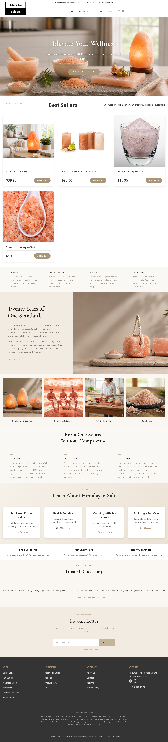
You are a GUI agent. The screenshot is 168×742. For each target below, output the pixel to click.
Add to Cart (42, 180)
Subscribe (107, 642)
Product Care (51, 682)
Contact (110, 11)
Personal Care (9, 687)
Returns (90, 682)
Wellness (98, 11)
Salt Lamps (8, 677)
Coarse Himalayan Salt (20, 247)
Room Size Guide (52, 672)
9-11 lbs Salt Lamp (17, 171)
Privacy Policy (93, 687)
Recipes (48, 677)
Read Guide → (21, 532)
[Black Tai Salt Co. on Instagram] (135, 681)
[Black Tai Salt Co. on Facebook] (130, 681)
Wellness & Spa (10, 682)
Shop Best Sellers (84, 72)
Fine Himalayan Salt (130, 171)
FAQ (46, 687)
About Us (91, 672)
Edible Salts (8, 672)
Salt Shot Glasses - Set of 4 (79, 171)
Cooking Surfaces (11, 692)
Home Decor (83, 11)
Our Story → (14, 359)
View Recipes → (105, 532)
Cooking (69, 11)
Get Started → (147, 527)
